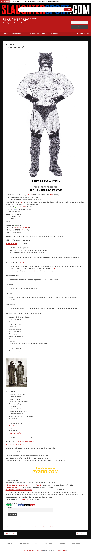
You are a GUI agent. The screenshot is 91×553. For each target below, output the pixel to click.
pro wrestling (35, 526)
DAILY (25, 34)
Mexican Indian (24, 227)
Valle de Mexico (21, 207)
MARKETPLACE (34, 34)
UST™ (33, 485)
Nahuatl (24, 230)
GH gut (11, 426)
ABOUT (6, 34)
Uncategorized (9, 44)
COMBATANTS (16, 34)
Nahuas (16, 227)
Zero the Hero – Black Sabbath (15, 444)
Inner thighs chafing (15, 433)
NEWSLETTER (54, 34)
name (21, 202)
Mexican (27, 526)
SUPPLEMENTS (11, 244)
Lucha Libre (21, 262)
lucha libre (13, 526)
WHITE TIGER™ (81, 533)
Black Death (29, 194)
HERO (52, 268)
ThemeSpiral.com (61, 550)
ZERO (42, 526)
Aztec (51, 194)
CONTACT (44, 34)
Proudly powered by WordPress (33, 550)
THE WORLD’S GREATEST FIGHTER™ (19, 490)
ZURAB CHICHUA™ (11, 533)
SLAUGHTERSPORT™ (20, 19)
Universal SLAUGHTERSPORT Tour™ (18, 485)
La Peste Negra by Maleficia (25, 441)
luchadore (20, 526)
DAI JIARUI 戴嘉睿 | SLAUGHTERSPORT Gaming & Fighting (42, 1)
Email (72, 20)
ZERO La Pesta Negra (52, 526)
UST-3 (39, 485)
